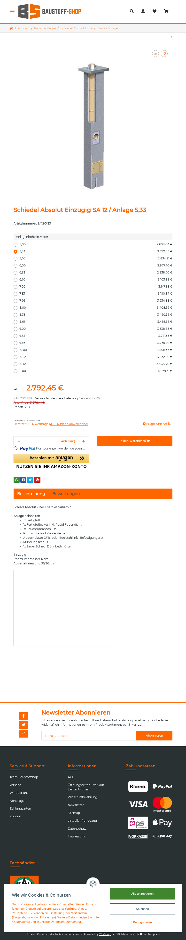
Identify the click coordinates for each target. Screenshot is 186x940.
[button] (132, 11)
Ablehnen (142, 909)
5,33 (95, 251)
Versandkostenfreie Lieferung (56, 398)
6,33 (95, 272)
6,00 (95, 265)
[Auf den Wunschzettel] (164, 53)
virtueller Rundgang (82, 820)
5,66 (95, 258)
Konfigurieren (142, 922)
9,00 (95, 328)
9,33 (95, 335)
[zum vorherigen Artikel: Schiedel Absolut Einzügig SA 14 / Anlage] (171, 37)
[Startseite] (11, 28)
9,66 (95, 343)
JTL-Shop (105, 934)
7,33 (95, 293)
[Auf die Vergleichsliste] (155, 53)
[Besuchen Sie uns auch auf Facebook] (23, 716)
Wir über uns (19, 793)
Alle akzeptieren (142, 893)
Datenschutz (77, 828)
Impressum (76, 836)
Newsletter (76, 805)
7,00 (95, 286)
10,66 (95, 364)
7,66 (95, 300)
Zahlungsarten (20, 808)
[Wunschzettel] (154, 11)
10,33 (95, 357)
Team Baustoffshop (24, 777)
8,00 (95, 307)
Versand (15, 785)
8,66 (95, 321)
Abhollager (18, 801)
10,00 (95, 350)
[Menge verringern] (19, 441)
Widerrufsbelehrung (82, 797)
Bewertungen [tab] (66, 493)
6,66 (95, 279)
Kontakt (16, 816)
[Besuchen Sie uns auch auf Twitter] (23, 725)
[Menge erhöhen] (83, 441)
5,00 (95, 244)
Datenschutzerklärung (116, 720)
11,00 (95, 371)
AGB (71, 777)
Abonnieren (154, 735)
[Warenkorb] (168, 11)
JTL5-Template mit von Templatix (138, 934)
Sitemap (74, 813)
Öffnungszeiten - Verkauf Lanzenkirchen (86, 787)
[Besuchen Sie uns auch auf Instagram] (23, 734)
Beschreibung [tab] (31, 493)
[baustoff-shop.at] (53, 11)
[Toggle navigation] (12, 11)
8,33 (95, 314)
